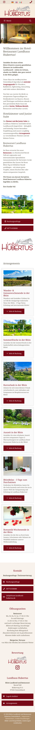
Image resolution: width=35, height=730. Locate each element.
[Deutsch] (13, 2)
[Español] (22, 2)
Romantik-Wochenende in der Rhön (16, 530)
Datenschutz (9, 718)
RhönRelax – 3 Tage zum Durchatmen (15, 481)
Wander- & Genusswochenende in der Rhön (16, 293)
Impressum (25, 716)
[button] (30, 21)
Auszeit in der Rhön (13, 432)
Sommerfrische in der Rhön (17, 339)
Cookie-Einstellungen (22, 718)
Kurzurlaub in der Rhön (15, 385)
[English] (17, 2)
